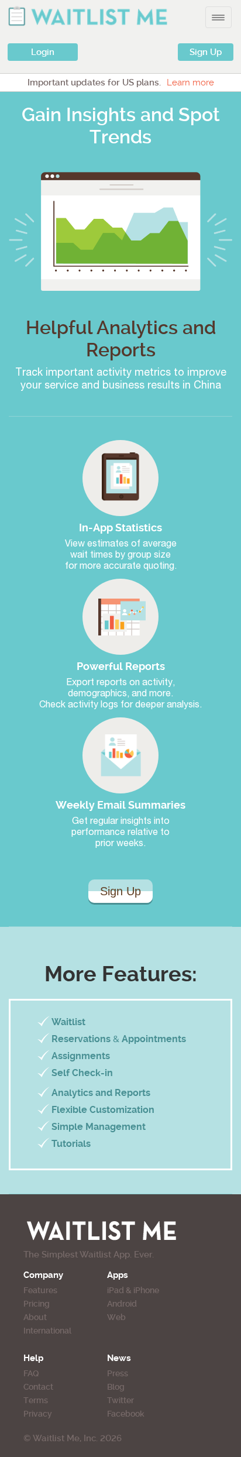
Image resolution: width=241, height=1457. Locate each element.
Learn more (190, 82)
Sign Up (206, 52)
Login (42, 52)
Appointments (154, 1038)
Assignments (80, 1055)
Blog (116, 1386)
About (35, 1317)
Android (122, 1303)
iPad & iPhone (133, 1290)
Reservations (81, 1038)
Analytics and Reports (100, 1092)
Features (40, 1290)
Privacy (37, 1413)
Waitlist (68, 1022)
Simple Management (98, 1126)
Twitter (120, 1400)
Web (116, 1317)
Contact (38, 1386)
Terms (35, 1400)
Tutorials (71, 1143)
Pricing (36, 1303)
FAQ (31, 1373)
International (47, 1330)
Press (117, 1373)
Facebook (125, 1413)
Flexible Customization (102, 1109)
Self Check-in (82, 1072)
